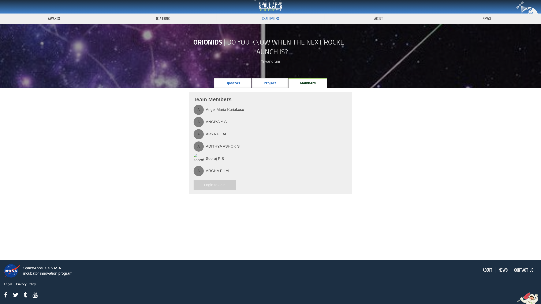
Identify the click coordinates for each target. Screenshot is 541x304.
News (487, 18)
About (378, 18)
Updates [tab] (232, 83)
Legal (8, 284)
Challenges (270, 18)
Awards (54, 18)
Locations (162, 18)
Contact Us (524, 270)
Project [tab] (270, 83)
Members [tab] (308, 83)
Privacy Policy (26, 284)
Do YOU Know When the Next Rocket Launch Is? (287, 47)
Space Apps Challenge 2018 (270, 7)
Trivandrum (270, 61)
